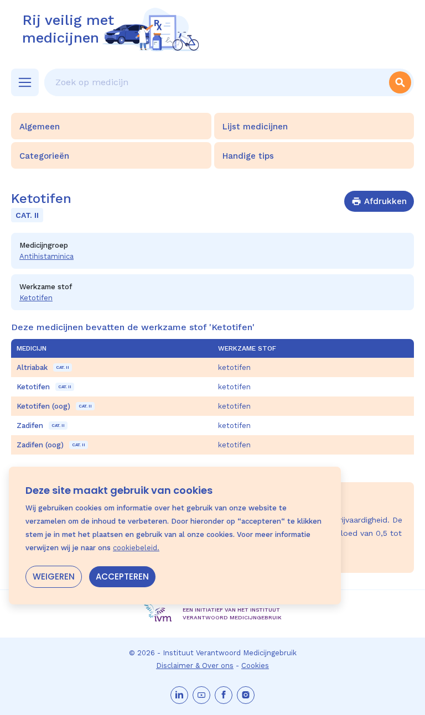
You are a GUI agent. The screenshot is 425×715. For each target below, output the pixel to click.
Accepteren (122, 576)
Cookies (255, 665)
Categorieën (44, 156)
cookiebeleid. (136, 548)
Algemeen (39, 127)
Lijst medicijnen (255, 127)
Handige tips (248, 156)
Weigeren (54, 576)
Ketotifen (36, 298)
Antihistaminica (46, 256)
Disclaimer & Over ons (195, 665)
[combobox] (215, 82)
